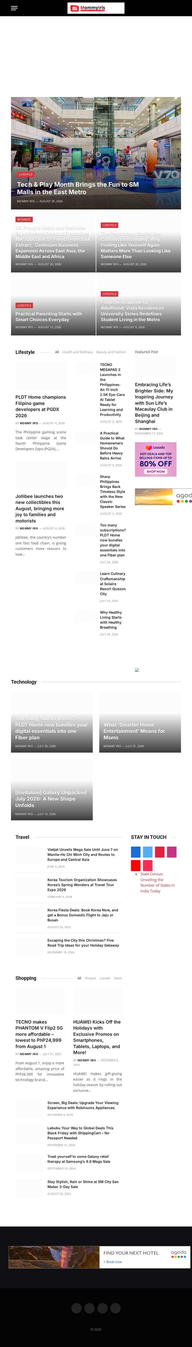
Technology (23, 682)
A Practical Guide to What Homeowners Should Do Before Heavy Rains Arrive (112, 445)
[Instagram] (171, 852)
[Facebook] (135, 852)
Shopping (26, 978)
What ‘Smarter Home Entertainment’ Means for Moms (134, 731)
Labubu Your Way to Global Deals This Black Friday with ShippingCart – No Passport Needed (81, 1133)
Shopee (90, 978)
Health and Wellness (77, 352)
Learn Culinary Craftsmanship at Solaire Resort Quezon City (113, 583)
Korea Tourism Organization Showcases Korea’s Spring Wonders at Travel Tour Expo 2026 (82, 885)
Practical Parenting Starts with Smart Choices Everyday (49, 316)
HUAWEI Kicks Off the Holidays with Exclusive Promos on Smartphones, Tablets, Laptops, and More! (97, 1037)
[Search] (178, 8)
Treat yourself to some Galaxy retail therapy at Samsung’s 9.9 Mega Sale (79, 1159)
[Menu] (14, 8)
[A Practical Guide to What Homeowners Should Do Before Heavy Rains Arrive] (85, 437)
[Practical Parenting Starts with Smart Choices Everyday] (53, 304)
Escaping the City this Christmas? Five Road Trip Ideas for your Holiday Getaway (83, 942)
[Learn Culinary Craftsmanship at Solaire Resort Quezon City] (85, 578)
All (57, 352)
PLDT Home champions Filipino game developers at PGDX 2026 (41, 406)
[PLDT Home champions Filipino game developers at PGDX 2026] (41, 376)
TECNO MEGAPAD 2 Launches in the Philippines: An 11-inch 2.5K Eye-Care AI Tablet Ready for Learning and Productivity (112, 389)
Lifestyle (25, 174)
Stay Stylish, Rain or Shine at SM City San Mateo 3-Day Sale (83, 1184)
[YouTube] (135, 865)
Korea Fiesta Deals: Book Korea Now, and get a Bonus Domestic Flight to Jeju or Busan (83, 915)
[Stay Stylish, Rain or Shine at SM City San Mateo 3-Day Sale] (29, 1188)
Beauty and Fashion (111, 352)
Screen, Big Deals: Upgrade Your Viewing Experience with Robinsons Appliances (83, 1105)
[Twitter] (147, 852)
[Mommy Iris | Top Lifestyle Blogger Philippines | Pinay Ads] (96, 8)
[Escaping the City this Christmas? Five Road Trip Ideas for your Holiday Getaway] (29, 946)
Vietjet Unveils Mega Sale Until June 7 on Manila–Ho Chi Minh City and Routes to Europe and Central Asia (83, 854)
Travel (22, 837)
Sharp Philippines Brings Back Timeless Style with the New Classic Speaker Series (113, 491)
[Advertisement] (96, 54)
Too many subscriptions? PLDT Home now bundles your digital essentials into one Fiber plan (113, 540)
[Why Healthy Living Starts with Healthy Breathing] (85, 616)
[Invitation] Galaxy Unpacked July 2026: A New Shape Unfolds (50, 799)
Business (24, 219)
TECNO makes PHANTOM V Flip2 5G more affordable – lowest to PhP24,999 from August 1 (39, 1034)
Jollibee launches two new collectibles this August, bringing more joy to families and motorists (40, 508)
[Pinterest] (159, 852)
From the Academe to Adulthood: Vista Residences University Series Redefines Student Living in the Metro (132, 311)
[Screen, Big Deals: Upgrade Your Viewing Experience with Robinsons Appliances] (29, 1109)
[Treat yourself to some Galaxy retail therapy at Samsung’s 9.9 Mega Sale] (29, 1163)
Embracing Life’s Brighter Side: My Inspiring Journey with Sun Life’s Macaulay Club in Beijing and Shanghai (154, 403)
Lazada (105, 978)
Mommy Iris (25, 201)
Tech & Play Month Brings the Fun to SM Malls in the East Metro (78, 188)
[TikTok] (147, 865)
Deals (118, 978)
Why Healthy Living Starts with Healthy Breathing (111, 619)
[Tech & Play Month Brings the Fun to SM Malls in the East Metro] (96, 153)
